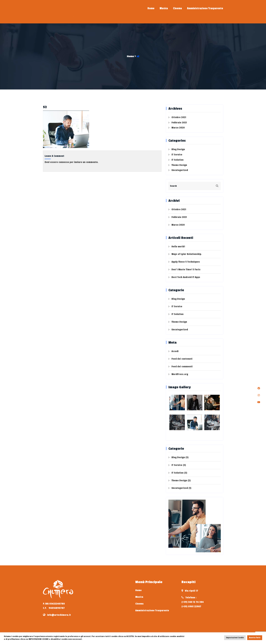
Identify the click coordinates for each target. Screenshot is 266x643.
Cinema (177, 8)
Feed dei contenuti (181, 358)
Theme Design (179, 165)
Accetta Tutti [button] (254, 638)
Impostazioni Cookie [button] (235, 638)
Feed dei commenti (182, 366)
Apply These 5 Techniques (185, 261)
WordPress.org (179, 374)
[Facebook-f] (258, 388)
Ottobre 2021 (178, 117)
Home (150, 8)
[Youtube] (258, 402)
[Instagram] (258, 395)
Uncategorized (179, 170)
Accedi (175, 351)
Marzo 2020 (178, 127)
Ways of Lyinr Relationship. (186, 254)
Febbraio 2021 (179, 122)
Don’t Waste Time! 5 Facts (185, 269)
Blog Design (178, 149)
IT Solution (177, 159)
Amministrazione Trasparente (205, 8)
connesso (63, 162)
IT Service (176, 154)
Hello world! (178, 246)
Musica (164, 8)
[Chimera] (64, 14)
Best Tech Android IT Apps (185, 277)
